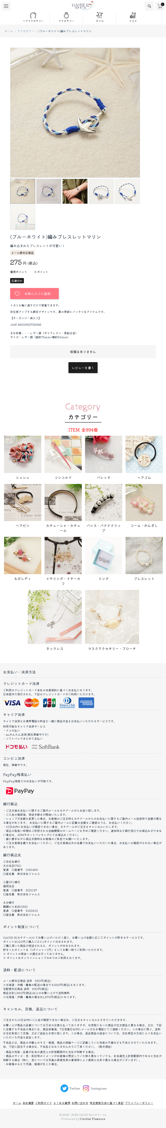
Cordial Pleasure (92, 1119)
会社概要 (28, 1103)
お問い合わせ (79, 1103)
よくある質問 (61, 1103)
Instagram (99, 1088)
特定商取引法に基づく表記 (107, 1103)
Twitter (74, 1088)
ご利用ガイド (43, 1103)
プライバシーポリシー (139, 1103)
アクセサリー (25, 31)
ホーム (8, 31)
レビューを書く (83, 367)
